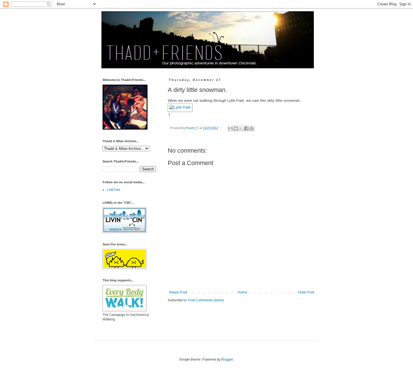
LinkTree (113, 190)
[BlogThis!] (236, 128)
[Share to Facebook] (246, 128)
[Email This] (230, 128)
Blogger (227, 359)
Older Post (306, 292)
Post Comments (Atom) (206, 300)
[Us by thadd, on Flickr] (125, 128)
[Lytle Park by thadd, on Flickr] (180, 107)
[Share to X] (241, 128)
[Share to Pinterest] (252, 128)
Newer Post (178, 292)
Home (242, 292)
